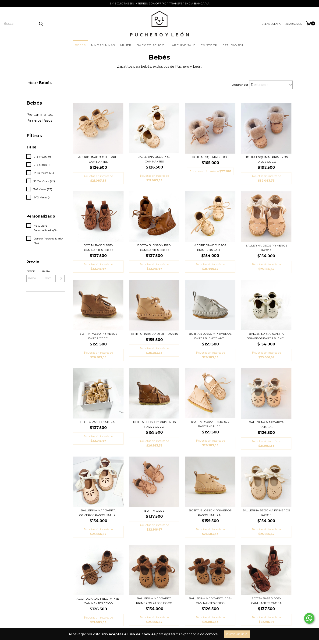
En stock (209, 45)
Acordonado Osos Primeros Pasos (210, 247)
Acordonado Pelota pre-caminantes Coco (98, 601)
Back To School (152, 45)
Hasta (46, 271)
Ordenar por (239, 84)
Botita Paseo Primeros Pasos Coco (98, 336)
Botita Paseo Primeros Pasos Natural (210, 424)
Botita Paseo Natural (98, 422)
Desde (30, 271)
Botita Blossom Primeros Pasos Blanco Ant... (210, 336)
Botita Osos (154, 510)
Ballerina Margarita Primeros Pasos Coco (154, 601)
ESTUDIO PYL (233, 45)
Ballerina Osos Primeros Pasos (266, 248)
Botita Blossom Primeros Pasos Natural (210, 513)
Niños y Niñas (103, 45)
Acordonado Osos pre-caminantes (98, 159)
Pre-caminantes (39, 115)
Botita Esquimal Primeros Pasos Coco (266, 159)
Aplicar (61, 278)
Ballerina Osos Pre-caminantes (154, 159)
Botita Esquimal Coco (210, 157)
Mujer (125, 45)
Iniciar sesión (293, 23)
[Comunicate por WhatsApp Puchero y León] (309, 618)
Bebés (80, 45)
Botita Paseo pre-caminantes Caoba (266, 601)
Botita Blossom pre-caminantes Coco (154, 247)
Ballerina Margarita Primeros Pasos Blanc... (266, 336)
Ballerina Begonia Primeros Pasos (266, 513)
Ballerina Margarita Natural (266, 424)
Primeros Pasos (39, 120)
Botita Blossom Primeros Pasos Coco (154, 424)
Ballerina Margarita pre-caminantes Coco (210, 601)
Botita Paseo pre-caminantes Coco (98, 247)
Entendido (237, 634)
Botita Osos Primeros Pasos (154, 334)
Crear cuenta (271, 23)
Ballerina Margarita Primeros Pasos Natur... (98, 513)
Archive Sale (183, 45)
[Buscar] (41, 24)
